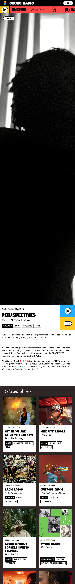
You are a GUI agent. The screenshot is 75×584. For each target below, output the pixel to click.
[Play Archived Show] (68, 311)
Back (8, 18)
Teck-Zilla (24, 361)
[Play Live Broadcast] (4, 10)
